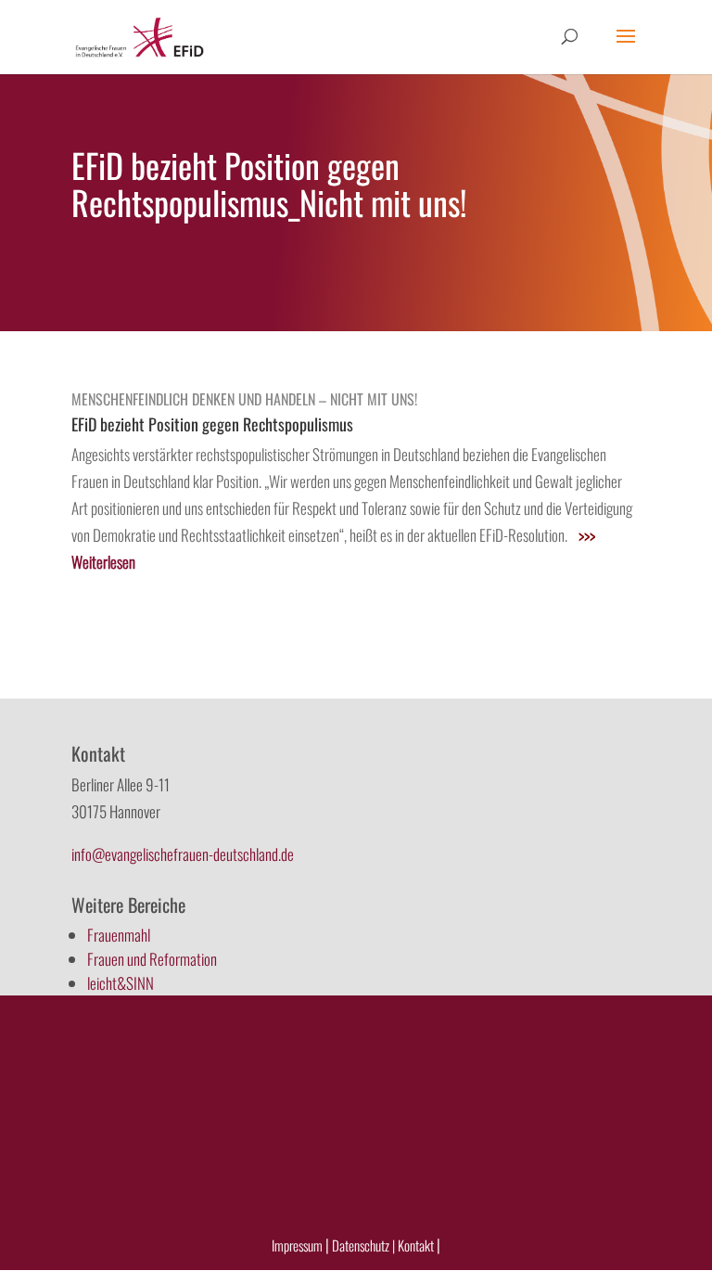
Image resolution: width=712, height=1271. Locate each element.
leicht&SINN (120, 983)
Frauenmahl (118, 934)
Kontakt (417, 1245)
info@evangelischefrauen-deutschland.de (182, 854)
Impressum (297, 1245)
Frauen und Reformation (152, 958)
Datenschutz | (363, 1245)
